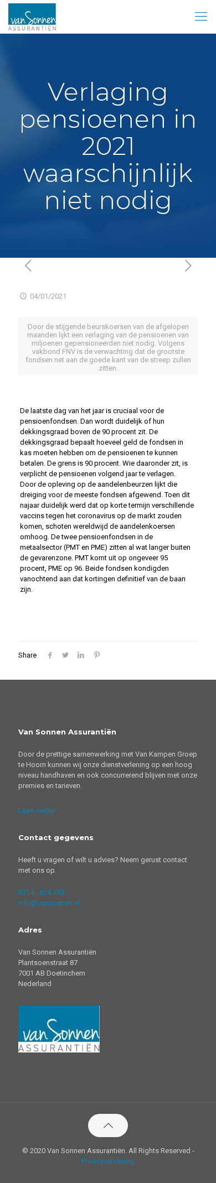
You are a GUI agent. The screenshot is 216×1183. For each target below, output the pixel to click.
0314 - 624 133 (41, 892)
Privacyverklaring (108, 1161)
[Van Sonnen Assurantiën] (32, 16)
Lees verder (36, 810)
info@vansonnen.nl (49, 903)
